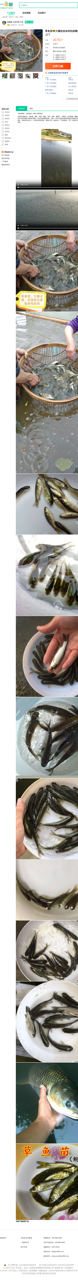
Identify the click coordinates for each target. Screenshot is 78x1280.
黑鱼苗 (7, 125)
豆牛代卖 (24, 1247)
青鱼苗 (7, 128)
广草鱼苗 (5, 161)
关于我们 (13, 1270)
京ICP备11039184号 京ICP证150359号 (56, 1265)
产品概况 (11, 13)
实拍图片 (42, 13)
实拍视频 (26, 13)
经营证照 (23, 1270)
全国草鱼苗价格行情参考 (58, 73)
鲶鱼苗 (7, 131)
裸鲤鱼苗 (8, 138)
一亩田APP (25, 1242)
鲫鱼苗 (7, 119)
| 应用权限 (33, 1270)
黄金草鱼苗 (6, 158)
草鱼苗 (21, 17)
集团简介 (3, 1238)
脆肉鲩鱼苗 (6, 164)
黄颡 (6, 144)
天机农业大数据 (26, 1238)
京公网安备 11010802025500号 (22, 1265)
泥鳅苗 (7, 141)
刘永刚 (9, 22)
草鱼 (6, 122)
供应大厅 (11, 17)
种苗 (16, 17)
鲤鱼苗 (7, 115)
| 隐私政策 (43, 1270)
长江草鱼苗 (6, 155)
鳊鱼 (6, 135)
